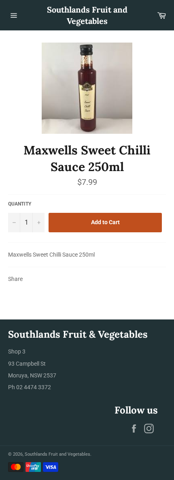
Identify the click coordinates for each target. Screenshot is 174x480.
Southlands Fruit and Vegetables (87, 15)
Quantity (19, 204)
